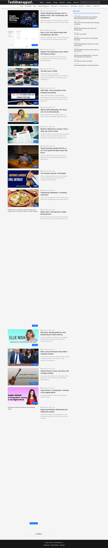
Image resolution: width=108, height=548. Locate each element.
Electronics (54, 6)
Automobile (73, 6)
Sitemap (62, 545)
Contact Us (46, 545)
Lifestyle (88, 6)
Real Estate (28, 6)
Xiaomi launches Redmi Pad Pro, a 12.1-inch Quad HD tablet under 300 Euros (54, 150)
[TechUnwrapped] (20, 2)
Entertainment (64, 6)
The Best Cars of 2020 (49, 71)
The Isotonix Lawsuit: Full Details (53, 173)
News (21, 6)
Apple (34, 6)
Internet (69, 2)
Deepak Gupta (45, 11)
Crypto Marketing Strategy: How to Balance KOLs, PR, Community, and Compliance (54, 15)
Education (81, 6)
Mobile (42, 2)
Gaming (55, 2)
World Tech (96, 6)
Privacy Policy (55, 545)
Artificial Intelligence (43, 6)
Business (62, 2)
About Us (75, 2)
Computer (48, 2)
